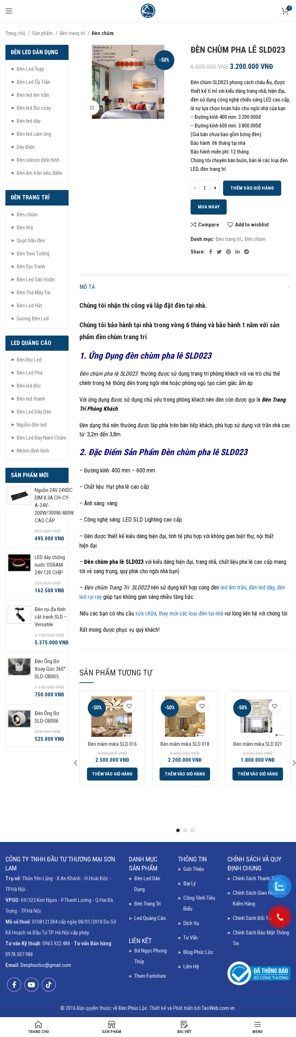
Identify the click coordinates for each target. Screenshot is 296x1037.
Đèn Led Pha (30, 373)
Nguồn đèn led (32, 425)
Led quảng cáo (150, 918)
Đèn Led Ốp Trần (33, 82)
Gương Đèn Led (33, 318)
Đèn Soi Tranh (31, 266)
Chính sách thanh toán (257, 878)
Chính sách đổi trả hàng (258, 918)
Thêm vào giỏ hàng (252, 188)
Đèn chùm (103, 33)
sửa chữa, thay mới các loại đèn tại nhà (179, 613)
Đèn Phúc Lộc (132, 1008)
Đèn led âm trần (33, 95)
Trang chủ (15, 33)
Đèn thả (25, 227)
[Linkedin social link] (237, 251)
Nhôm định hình (33, 451)
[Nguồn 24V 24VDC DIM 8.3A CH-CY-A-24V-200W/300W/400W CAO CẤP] (19, 515)
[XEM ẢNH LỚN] (92, 107)
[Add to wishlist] (129, 706)
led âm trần (233, 587)
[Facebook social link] (210, 251)
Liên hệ (191, 966)
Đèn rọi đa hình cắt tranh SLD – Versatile (51, 617)
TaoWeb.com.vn (218, 1008)
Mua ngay (208, 206)
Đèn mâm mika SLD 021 (257, 744)
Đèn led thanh (31, 399)
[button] (112, 774)
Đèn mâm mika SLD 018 (184, 744)
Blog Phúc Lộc (198, 952)
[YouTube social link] (31, 984)
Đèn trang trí (73, 33)
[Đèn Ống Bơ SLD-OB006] (19, 726)
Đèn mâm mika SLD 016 (112, 744)
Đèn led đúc (29, 386)
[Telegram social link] (246, 251)
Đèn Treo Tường (33, 253)
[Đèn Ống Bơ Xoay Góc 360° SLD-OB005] (19, 678)
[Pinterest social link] (228, 251)
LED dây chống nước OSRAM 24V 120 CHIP (50, 565)
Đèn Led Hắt (29, 305)
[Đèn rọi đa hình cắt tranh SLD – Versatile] (19, 626)
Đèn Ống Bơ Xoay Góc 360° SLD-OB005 (50, 669)
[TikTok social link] (49, 984)
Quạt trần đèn (31, 240)
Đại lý (189, 883)
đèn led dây (260, 587)
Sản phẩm (43, 33)
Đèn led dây (28, 121)
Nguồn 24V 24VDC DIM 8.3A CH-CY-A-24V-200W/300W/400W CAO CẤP (54, 505)
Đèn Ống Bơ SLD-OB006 (47, 717)
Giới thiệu (193, 869)
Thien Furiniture (150, 976)
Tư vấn (190, 937)
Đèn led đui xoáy (34, 108)
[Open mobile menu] (9, 11)
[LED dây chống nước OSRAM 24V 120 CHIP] (19, 574)
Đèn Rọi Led (29, 360)
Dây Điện (26, 147)
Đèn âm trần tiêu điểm (39, 173)
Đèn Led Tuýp (30, 69)
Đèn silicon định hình (38, 160)
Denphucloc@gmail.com (46, 965)
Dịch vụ (191, 923)
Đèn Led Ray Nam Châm (41, 438)
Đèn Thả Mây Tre (34, 292)
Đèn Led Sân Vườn (36, 279)
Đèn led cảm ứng (34, 134)
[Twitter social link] (219, 251)
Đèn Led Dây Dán (34, 412)
